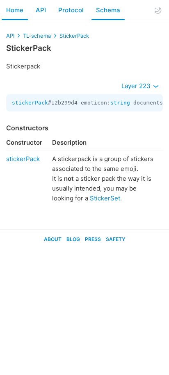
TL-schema (37, 35)
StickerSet (105, 198)
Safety (115, 239)
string (120, 103)
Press (93, 239)
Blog (73, 239)
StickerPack (74, 35)
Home (14, 10)
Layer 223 (136, 86)
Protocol (71, 10)
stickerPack (30, 103)
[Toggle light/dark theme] (158, 10)
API (41, 10)
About (53, 239)
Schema (108, 10)
